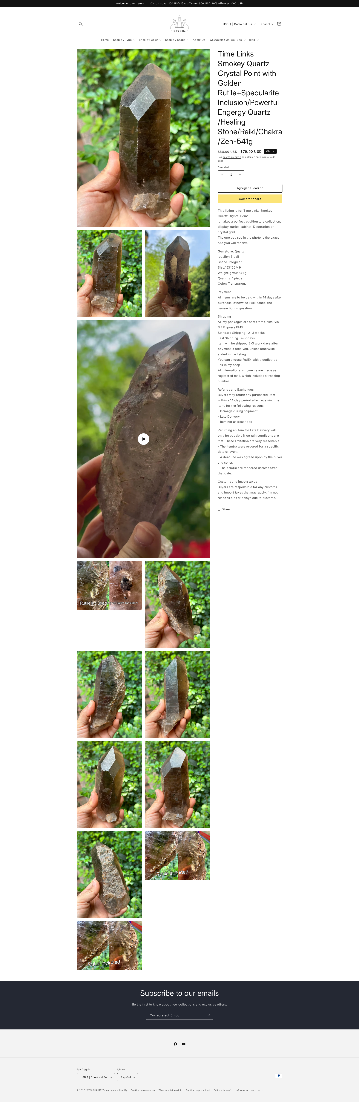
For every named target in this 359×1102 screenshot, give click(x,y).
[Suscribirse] (209, 1015)
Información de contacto (249, 1090)
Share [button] (226, 509)
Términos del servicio (170, 1090)
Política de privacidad (198, 1090)
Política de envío (223, 1090)
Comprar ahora (250, 199)
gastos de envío (232, 157)
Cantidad (223, 167)
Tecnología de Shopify (114, 1090)
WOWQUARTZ (94, 1090)
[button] (81, 24)
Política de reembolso (143, 1090)
